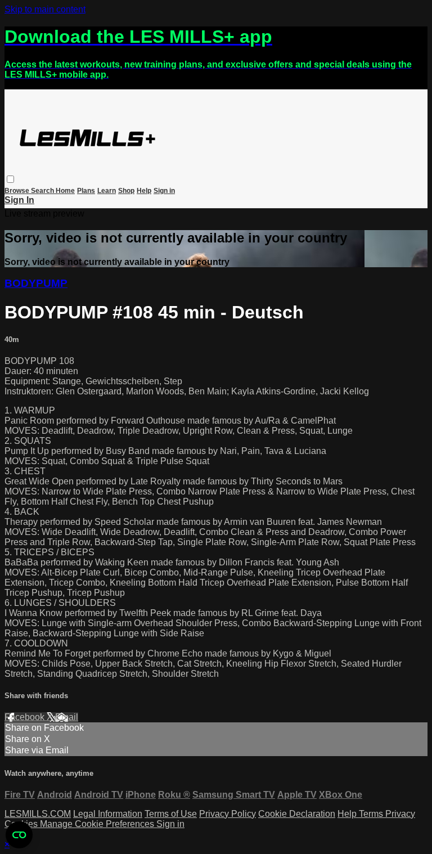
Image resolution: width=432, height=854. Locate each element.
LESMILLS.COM (37, 814)
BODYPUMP (36, 283)
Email (66, 717)
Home (65, 191)
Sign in (164, 191)
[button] (10, 179)
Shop (126, 191)
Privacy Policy (227, 814)
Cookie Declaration (296, 814)
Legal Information (107, 814)
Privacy (400, 814)
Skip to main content (45, 9)
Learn (106, 191)
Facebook (25, 717)
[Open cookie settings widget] (19, 834)
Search (43, 191)
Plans (86, 191)
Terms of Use (171, 814)
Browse (17, 191)
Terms (372, 814)
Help (144, 191)
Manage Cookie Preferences (98, 824)
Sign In (19, 200)
